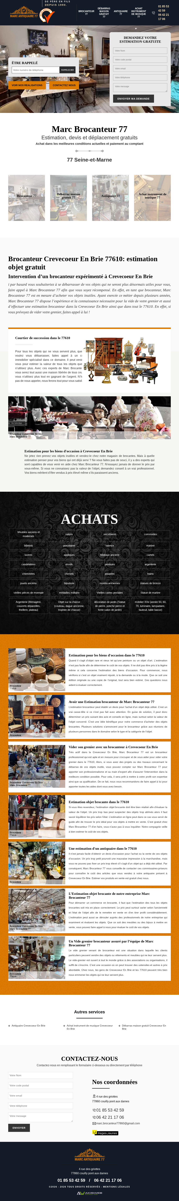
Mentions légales (116, 1187)
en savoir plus (26, 219)
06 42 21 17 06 (163, 16)
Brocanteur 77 (86, 12)
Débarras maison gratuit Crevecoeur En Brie (144, 1027)
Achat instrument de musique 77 (138, 12)
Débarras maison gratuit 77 (104, 12)
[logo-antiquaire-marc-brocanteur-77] (23, 12)
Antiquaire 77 (121, 12)
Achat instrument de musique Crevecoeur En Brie (90, 1027)
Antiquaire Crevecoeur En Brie (28, 1025)
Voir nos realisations (27, 85)
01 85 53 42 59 (163, 8)
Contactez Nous (64, 85)
